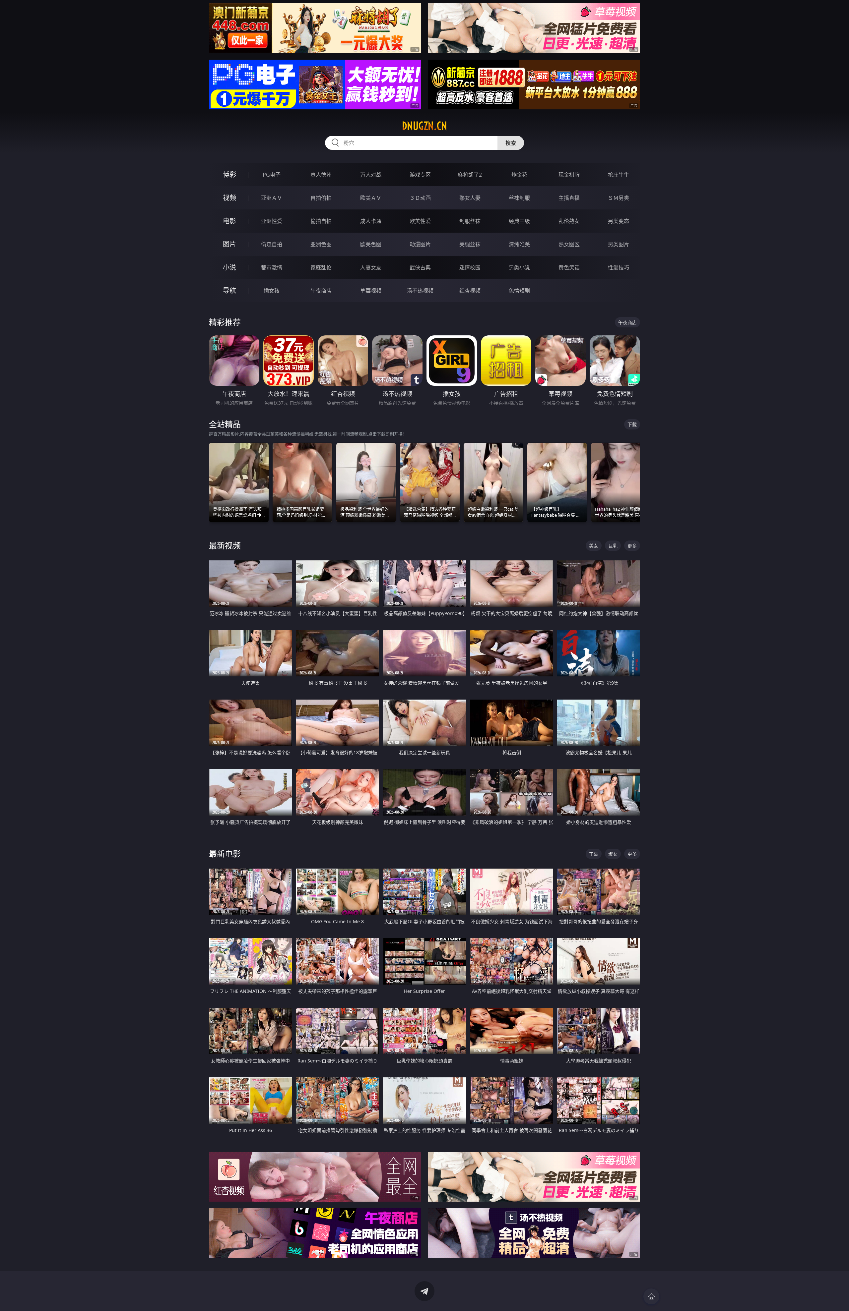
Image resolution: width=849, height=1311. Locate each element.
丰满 (593, 854)
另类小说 (519, 267)
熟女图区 (569, 244)
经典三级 (519, 221)
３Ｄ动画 (420, 197)
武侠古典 (420, 267)
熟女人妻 (470, 197)
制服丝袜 (470, 221)
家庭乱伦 (321, 267)
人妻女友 (370, 267)
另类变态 (618, 221)
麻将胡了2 (470, 174)
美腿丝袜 (470, 244)
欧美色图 (370, 244)
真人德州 (321, 174)
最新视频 (225, 545)
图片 (229, 244)
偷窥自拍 (271, 244)
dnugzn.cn (424, 126)
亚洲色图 (321, 244)
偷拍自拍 (321, 221)
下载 (632, 424)
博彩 (229, 174)
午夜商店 (321, 290)
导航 (229, 290)
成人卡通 (370, 221)
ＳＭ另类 (618, 197)
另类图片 (618, 244)
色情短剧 (519, 290)
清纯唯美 (519, 244)
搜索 (510, 142)
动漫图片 (420, 244)
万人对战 (370, 174)
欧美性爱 (420, 221)
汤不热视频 (420, 290)
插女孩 (272, 290)
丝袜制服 (519, 197)
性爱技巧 (618, 267)
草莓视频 (370, 290)
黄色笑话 (569, 267)
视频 (229, 197)
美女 (593, 545)
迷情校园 (470, 267)
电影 (229, 220)
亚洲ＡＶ (271, 197)
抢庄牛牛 (618, 174)
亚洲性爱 (271, 221)
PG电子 (272, 174)
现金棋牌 (569, 174)
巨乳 (613, 545)
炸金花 (519, 174)
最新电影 (225, 853)
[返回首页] (651, 1296)
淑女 (613, 854)
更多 (632, 545)
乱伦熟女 (569, 221)
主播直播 (569, 197)
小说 (229, 267)
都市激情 (271, 267)
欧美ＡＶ (370, 197)
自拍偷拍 (321, 197)
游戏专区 (420, 174)
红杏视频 (470, 290)
